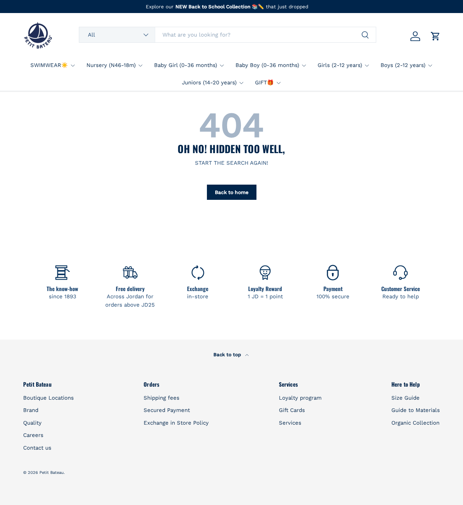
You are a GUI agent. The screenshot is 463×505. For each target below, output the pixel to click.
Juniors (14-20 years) (209, 82)
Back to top (227, 354)
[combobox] (227, 34)
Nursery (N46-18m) (111, 65)
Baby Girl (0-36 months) (185, 65)
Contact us (37, 448)
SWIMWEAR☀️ (49, 65)
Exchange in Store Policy (176, 423)
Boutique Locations (48, 398)
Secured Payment (167, 410)
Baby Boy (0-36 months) (267, 65)
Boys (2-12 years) (403, 65)
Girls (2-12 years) (340, 65)
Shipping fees (161, 398)
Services (290, 423)
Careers (33, 435)
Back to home (232, 192)
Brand (30, 410)
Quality (32, 423)
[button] (435, 36)
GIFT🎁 (264, 82)
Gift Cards (292, 410)
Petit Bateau (51, 472)
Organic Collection (415, 423)
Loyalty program (300, 398)
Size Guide (405, 398)
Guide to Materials (415, 410)
